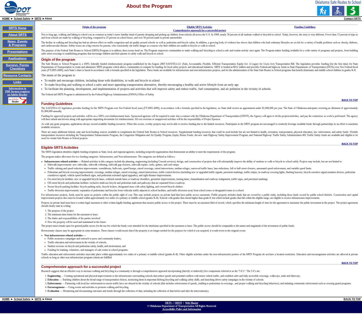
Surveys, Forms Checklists (17, 66)
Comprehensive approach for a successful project (199, 30)
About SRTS (17, 34)
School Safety (22, 18)
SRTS (38, 18)
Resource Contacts (17, 75)
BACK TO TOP (350, 100)
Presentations (17, 51)
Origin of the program (94, 27)
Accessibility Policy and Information (181, 309)
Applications (17, 58)
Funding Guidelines (304, 27)
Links (17, 82)
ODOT (178, 302)
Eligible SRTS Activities (199, 27)
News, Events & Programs (17, 43)
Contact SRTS (352, 18)
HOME (6, 18)
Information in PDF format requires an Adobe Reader (17, 91)
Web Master (191, 302)
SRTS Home (17, 28)
